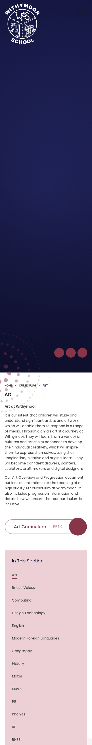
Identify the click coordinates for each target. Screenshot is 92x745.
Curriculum (27, 385)
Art (45, 385)
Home (8, 385)
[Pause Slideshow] (59, 353)
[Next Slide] (82, 353)
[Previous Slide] (71, 353)
